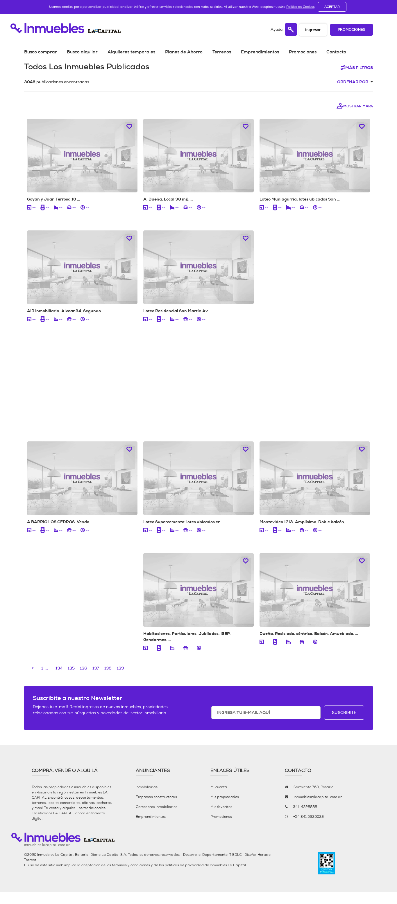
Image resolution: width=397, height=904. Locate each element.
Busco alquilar (82, 52)
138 (108, 668)
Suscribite (344, 712)
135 (71, 668)
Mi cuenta (218, 787)
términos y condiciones (131, 865)
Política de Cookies (300, 7)
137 (95, 668)
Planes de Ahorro (184, 52)
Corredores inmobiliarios (156, 806)
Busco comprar (40, 52)
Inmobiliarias (147, 787)
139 (120, 668)
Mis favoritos (221, 806)
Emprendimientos (260, 52)
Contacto (336, 52)
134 (59, 668)
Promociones (351, 30)
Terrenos (221, 52)
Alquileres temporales (131, 52)
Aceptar (332, 7)
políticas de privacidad (184, 865)
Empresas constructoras (156, 797)
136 (83, 668)
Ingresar (313, 29)
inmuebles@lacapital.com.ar (318, 797)
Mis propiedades (224, 797)
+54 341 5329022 (308, 816)
